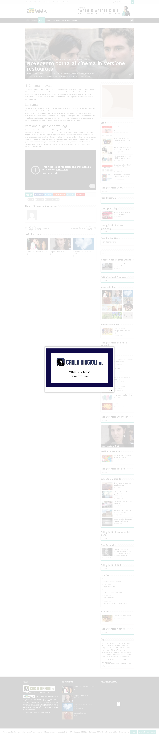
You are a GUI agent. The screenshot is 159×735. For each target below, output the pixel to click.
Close (111, 390)
